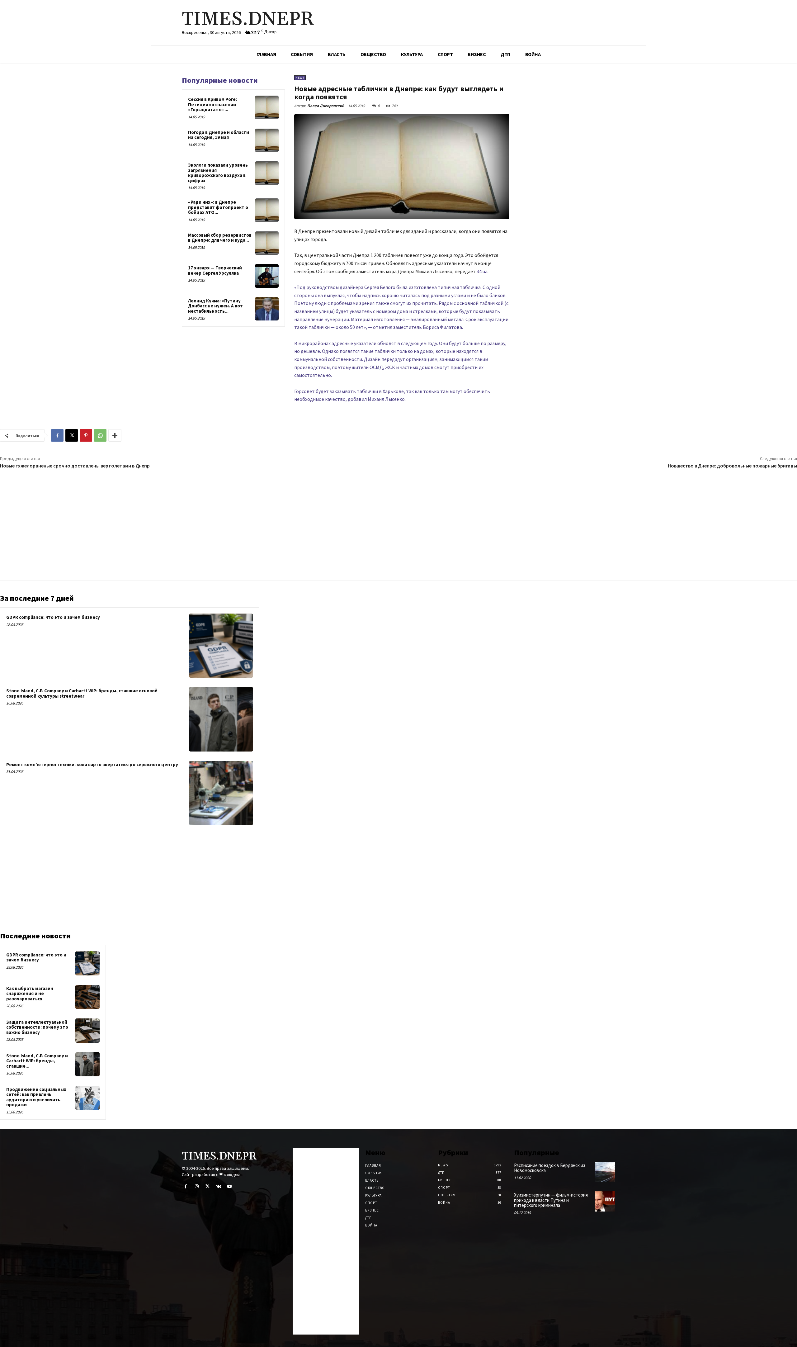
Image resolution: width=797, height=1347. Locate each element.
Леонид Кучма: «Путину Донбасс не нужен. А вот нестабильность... (215, 306)
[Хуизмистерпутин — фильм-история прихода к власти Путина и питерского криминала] (605, 1201)
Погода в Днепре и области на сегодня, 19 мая (218, 134)
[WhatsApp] (100, 435)
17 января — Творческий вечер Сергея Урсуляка (215, 270)
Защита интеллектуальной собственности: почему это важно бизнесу (37, 1027)
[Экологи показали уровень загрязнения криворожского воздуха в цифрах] (267, 173)
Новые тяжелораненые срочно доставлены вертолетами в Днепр (75, 465)
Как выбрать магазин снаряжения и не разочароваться (29, 993)
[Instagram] (196, 1186)
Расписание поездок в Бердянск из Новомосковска (549, 1168)
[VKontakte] (219, 1186)
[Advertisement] (398, 530)
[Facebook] (57, 435)
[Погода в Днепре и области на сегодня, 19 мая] (267, 140)
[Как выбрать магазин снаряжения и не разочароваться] (87, 997)
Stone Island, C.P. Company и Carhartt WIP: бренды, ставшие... (37, 1061)
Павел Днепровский (325, 105)
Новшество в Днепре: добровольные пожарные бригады (732, 465)
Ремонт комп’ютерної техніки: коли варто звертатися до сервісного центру (92, 764)
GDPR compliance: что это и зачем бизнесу (53, 617)
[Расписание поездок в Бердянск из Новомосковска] (605, 1172)
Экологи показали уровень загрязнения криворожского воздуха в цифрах (218, 172)
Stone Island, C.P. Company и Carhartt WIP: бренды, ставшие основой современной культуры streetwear (82, 693)
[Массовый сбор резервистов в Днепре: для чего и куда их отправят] (267, 243)
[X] (71, 435)
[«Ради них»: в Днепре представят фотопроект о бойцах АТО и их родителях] (267, 210)
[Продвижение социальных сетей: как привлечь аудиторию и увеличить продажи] (87, 1098)
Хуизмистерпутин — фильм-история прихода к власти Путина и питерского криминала (551, 1200)
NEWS (299, 78)
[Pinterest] (86, 435)
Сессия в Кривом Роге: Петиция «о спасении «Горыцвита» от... (212, 104)
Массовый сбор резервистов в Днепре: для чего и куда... (220, 237)
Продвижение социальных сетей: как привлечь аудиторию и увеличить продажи (36, 1097)
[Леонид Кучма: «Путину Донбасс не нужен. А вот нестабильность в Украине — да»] (267, 309)
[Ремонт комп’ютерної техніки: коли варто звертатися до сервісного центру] (221, 793)
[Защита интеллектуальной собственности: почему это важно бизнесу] (87, 1030)
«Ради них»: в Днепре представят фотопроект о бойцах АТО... (218, 207)
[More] (114, 435)
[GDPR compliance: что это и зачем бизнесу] (221, 646)
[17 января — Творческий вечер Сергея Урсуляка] (267, 276)
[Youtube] (229, 1186)
